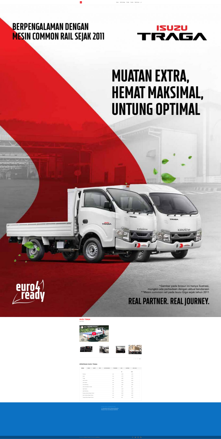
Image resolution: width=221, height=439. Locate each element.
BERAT (94, 368)
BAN (121, 368)
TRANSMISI (115, 368)
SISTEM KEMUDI (107, 368)
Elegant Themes (87, 437)
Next (140, 358)
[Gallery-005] (85, 353)
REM (100, 368)
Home (117, 2)
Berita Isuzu (137, 2)
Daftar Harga (122, 2)
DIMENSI (82, 368)
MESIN (89, 368)
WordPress (98, 437)
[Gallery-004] (102, 353)
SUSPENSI (127, 368)
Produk (127, 2)
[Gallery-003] (118, 353)
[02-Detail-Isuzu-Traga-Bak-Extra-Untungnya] (135, 353)
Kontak (132, 2)
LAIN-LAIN (134, 368)
